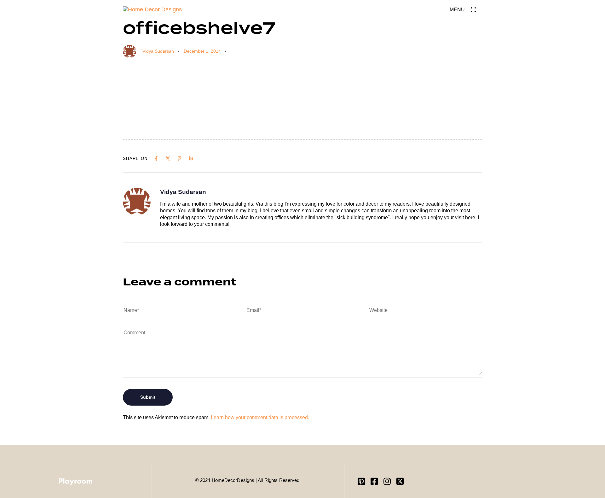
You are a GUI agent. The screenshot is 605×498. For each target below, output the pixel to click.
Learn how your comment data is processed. (260, 417)
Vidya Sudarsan (158, 51)
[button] (466, 9)
